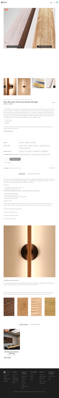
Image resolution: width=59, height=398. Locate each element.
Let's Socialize (52, 376)
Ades (32, 378)
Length (5, 142)
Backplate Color (7, 151)
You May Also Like (23, 324)
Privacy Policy (43, 381)
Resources (42, 383)
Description (22, 174)
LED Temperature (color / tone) (11, 154)
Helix (32, 376)
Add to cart (15, 159)
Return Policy (43, 376)
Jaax (32, 380)
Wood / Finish (7, 145)
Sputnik (32, 374)
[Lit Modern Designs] (4, 2)
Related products (35, 324)
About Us (42, 374)
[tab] (22, 174)
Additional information (34, 174)
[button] (53, 10)
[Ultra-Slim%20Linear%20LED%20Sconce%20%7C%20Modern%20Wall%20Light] (50, 168)
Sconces (9, 99)
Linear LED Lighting (13, 168)
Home (5, 99)
